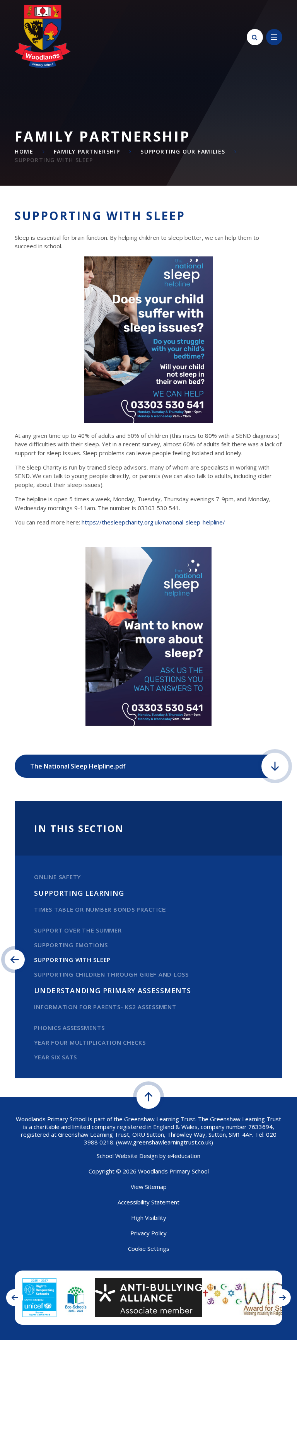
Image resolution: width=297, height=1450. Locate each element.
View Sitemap (149, 1186)
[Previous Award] (14, 1297)
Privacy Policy (148, 1233)
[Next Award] (282, 1297)
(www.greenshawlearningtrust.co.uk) (163, 1142)
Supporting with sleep (54, 160)
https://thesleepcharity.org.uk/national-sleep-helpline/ (153, 522)
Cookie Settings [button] (148, 1248)
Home (24, 151)
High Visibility (148, 1217)
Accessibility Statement (148, 1202)
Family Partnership (87, 151)
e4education (183, 1156)
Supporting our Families (182, 151)
